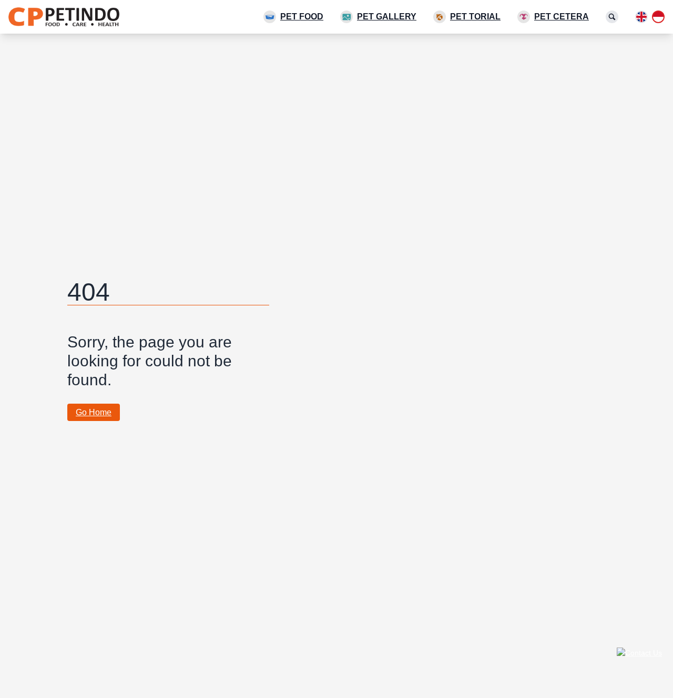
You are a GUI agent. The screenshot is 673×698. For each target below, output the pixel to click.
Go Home (93, 412)
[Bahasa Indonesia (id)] (658, 17)
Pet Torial (475, 16)
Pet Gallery (386, 16)
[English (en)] (641, 17)
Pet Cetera (561, 16)
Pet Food (301, 16)
